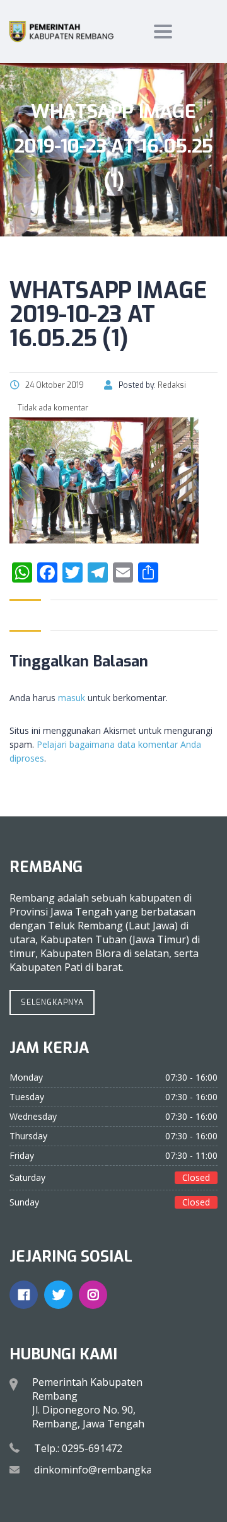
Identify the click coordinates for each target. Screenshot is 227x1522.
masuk (71, 698)
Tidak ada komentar (52, 408)
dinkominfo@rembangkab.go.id (108, 1470)
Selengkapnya (52, 1002)
